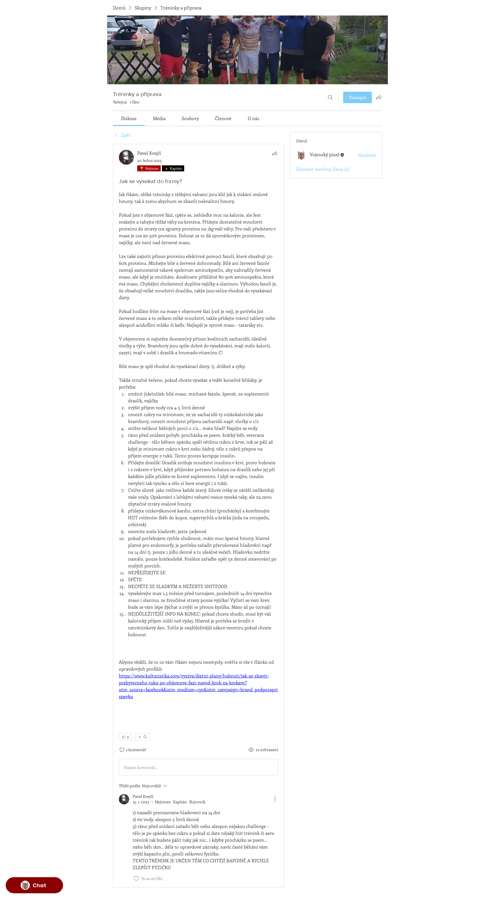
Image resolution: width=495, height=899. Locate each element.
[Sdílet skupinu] (378, 97)
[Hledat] (330, 97)
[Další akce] (274, 799)
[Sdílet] (274, 153)
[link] (129, 118)
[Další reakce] (142, 737)
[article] (198, 516)
